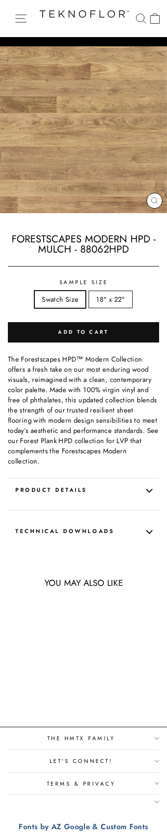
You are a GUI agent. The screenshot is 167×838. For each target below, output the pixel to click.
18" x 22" (110, 299)
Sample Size (83, 282)
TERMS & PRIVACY (81, 783)
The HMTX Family (81, 738)
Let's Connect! (81, 761)
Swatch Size (60, 299)
